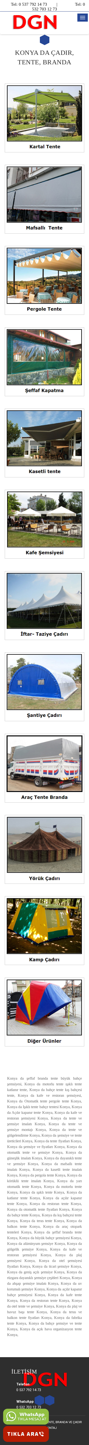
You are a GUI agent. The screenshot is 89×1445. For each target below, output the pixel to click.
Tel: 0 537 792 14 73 (29, 4)
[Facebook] (49, 1401)
